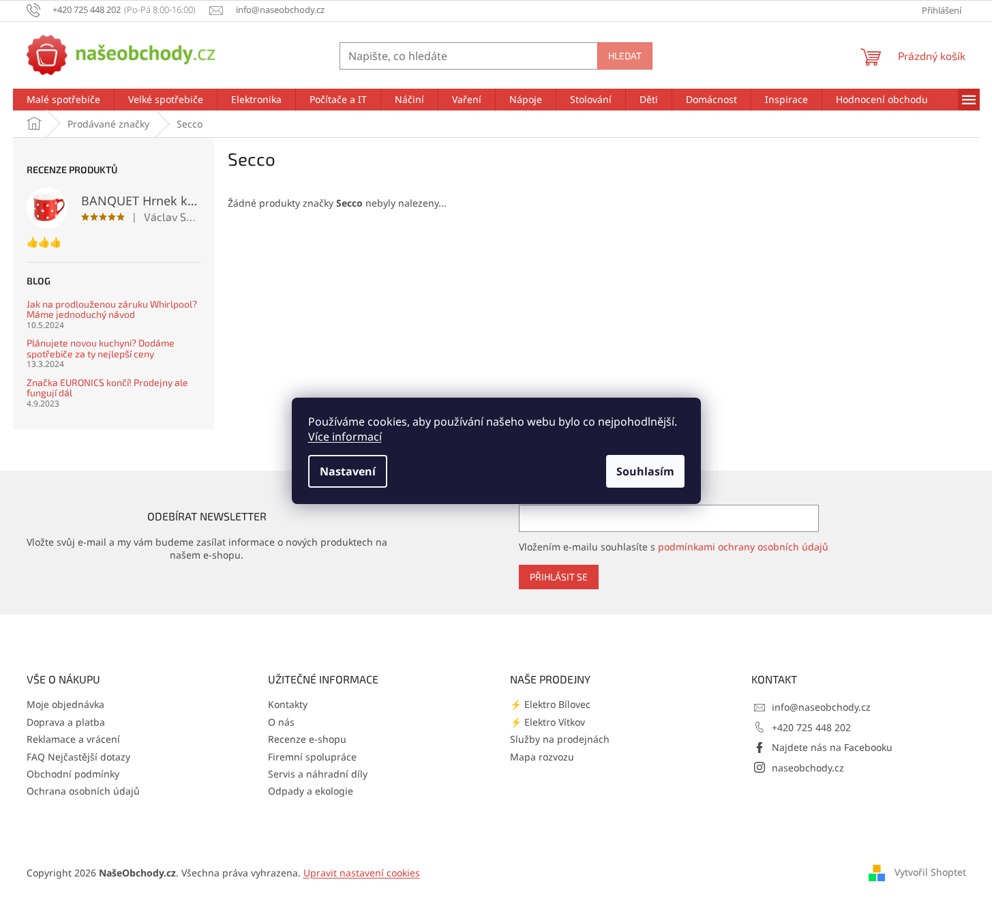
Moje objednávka (65, 704)
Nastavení (348, 471)
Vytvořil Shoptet (930, 872)
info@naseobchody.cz (821, 706)
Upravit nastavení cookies (361, 872)
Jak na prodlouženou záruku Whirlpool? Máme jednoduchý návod (112, 309)
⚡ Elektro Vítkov (547, 721)
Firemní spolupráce (312, 756)
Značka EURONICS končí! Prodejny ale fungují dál (107, 387)
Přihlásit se (559, 576)
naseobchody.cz (808, 767)
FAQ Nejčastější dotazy (78, 756)
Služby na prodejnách (560, 739)
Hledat (625, 55)
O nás (281, 721)
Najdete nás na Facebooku (832, 747)
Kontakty (287, 704)
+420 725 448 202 (811, 727)
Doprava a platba (66, 721)
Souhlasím (645, 471)
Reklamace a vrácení (73, 739)
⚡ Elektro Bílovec (550, 704)
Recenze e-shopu (307, 739)
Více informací (345, 436)
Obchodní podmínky (73, 773)
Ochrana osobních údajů (83, 790)
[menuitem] (63, 99)
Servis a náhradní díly (317, 773)
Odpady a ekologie (310, 790)
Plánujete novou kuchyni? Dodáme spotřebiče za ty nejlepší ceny (101, 348)
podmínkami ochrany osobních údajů (743, 546)
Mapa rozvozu (542, 756)
